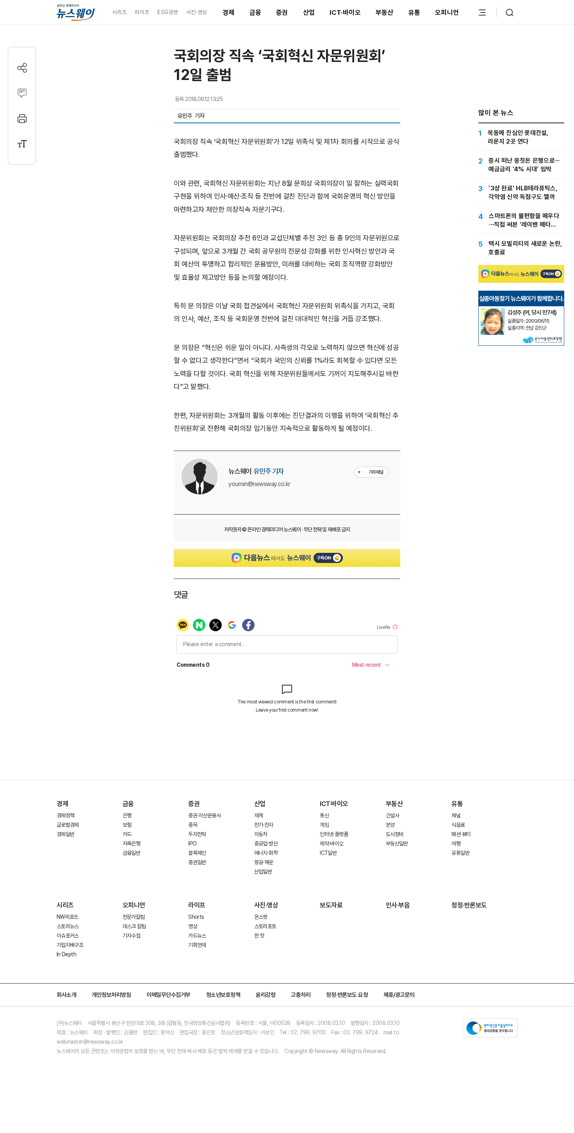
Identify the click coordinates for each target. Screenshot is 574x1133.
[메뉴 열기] (482, 12)
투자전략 (197, 834)
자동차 (260, 834)
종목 (192, 825)
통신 (324, 815)
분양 (390, 825)
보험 (127, 825)
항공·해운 (263, 862)
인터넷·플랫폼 (334, 834)
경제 (229, 12)
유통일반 (460, 853)
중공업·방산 (266, 843)
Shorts (196, 917)
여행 (455, 843)
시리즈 (119, 12)
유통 (414, 12)
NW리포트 (67, 917)
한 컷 (259, 935)
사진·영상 (196, 12)
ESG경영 (167, 12)
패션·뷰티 (461, 834)
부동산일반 (397, 843)
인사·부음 (398, 905)
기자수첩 (131, 935)
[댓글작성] (22, 93)
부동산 (385, 12)
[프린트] (22, 118)
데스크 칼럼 (134, 926)
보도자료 (331, 905)
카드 (127, 834)
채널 (455, 815)
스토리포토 (265, 926)
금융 (256, 12)
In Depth (66, 954)
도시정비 (394, 834)
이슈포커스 (68, 935)
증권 (282, 12)
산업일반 (263, 871)
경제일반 (65, 834)
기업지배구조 (70, 945)
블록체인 (197, 853)
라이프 (142, 12)
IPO (192, 843)
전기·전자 (263, 825)
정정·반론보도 (469, 905)
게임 (324, 825)
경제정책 (65, 815)
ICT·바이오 (345, 12)
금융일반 (131, 853)
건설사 (392, 815)
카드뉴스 (197, 935)
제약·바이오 (331, 843)
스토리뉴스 (68, 926)
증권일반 (197, 862)
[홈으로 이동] (76, 12)
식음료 (458, 825)
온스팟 (260, 917)
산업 (309, 12)
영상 (192, 926)
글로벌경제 (68, 825)
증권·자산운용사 (204, 815)
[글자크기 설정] (22, 144)
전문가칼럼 (134, 917)
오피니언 (447, 12)
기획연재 (197, 945)
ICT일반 (328, 853)
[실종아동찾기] (493, 311)
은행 (127, 815)
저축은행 (131, 843)
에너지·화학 (266, 853)
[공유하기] (22, 68)
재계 (258, 815)
